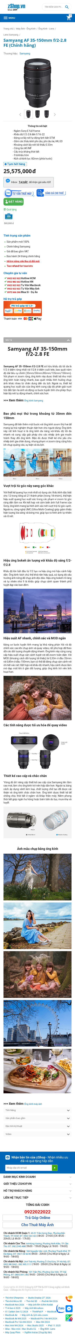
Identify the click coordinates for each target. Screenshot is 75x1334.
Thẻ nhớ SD (31, 1301)
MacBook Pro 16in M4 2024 (18, 1322)
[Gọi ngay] (69, 1298)
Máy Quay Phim (12, 1332)
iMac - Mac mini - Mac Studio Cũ (20, 1329)
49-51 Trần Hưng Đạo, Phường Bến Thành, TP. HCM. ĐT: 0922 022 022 (34, 1234)
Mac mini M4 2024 (14, 1325)
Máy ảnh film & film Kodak (40, 1305)
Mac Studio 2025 (35, 1325)
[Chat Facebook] (69, 1309)
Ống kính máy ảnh (33, 1104)
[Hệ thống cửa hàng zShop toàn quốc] (69, 1318)
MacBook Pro (53, 1311)
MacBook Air (11, 1315)
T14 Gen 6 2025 (12, 1308)
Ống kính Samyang (33, 400)
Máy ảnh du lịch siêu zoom (35, 1315)
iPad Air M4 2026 (50, 1301)
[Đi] (54, 1168)
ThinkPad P (37, 1311)
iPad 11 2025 (54, 1325)
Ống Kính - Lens (47, 1329)
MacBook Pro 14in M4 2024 (44, 1318)
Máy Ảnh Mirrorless (34, 1308)
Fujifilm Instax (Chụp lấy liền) (38, 1332)
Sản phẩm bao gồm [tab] (15, 1118)
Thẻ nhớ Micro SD (13, 1301)
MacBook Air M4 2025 (15, 1318)
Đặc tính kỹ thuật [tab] (14, 1126)
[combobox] (57, 7)
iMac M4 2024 (43, 1322)
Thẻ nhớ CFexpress (14, 1298)
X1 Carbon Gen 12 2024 (16, 1311)
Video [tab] (9, 1134)
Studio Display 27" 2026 (39, 1298)
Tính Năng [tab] (11, 1110)
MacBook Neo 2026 (14, 1305)
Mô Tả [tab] (9, 340)
